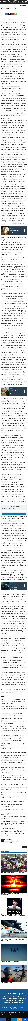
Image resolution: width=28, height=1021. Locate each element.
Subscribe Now (14, 514)
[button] (14, 506)
